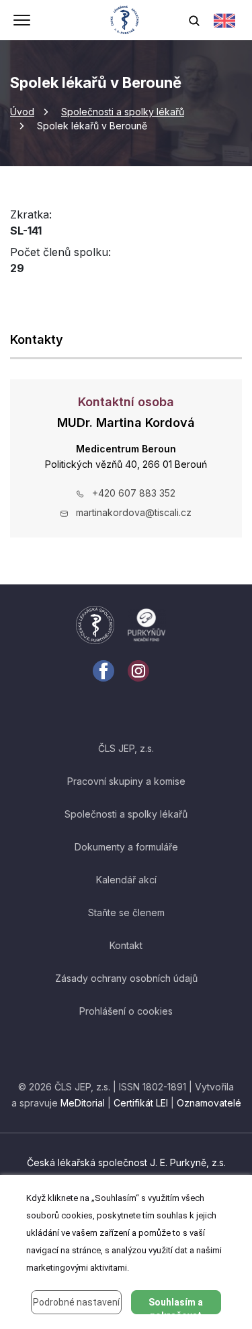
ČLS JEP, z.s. (126, 748)
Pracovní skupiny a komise (126, 781)
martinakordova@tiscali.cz (134, 512)
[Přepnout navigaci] (22, 21)
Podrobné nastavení (76, 1302)
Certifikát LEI (141, 1103)
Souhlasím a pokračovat (176, 1305)
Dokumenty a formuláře (126, 846)
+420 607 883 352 (133, 493)
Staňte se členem (126, 912)
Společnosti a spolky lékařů (122, 111)
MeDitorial (82, 1103)
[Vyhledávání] (194, 20)
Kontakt (126, 945)
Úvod (22, 111)
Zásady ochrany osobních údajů (126, 978)
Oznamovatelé (209, 1103)
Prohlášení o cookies (126, 1011)
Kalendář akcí (126, 879)
